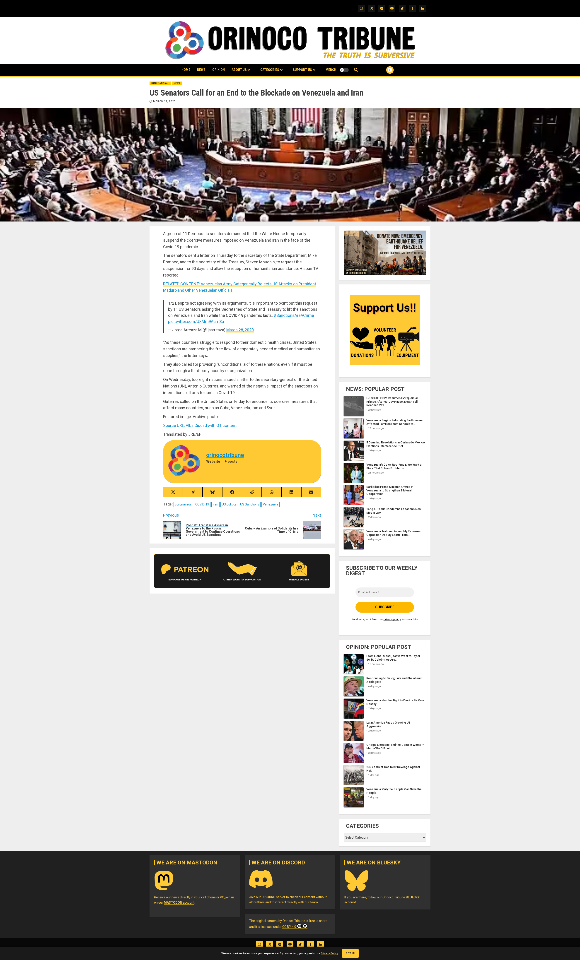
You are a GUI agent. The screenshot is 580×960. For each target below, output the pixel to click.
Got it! (350, 953)
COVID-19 (202, 504)
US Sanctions (249, 504)
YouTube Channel (382, 70)
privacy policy (392, 619)
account (179, 902)
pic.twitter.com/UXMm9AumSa (196, 321)
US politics (229, 504)
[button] (356, 70)
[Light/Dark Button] (344, 70)
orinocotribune (225, 455)
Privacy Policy (329, 953)
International (160, 83)
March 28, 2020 (164, 101)
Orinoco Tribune (294, 921)
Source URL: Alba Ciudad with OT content (200, 425)
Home (185, 70)
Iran (215, 504)
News (201, 70)
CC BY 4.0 (289, 927)
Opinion (218, 70)
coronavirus (183, 504)
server (273, 897)
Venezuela (270, 504)
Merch (331, 70)
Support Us (302, 70)
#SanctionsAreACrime (294, 315)
